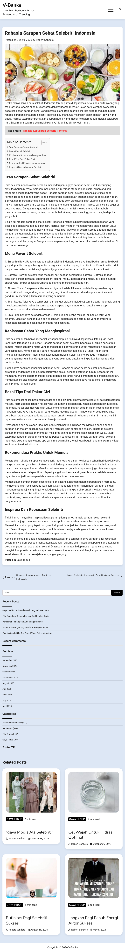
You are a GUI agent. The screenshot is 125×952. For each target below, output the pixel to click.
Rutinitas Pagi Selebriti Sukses (26, 920)
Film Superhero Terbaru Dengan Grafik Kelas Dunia (25, 616)
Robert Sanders (45, 39)
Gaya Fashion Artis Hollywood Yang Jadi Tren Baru (25, 610)
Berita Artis (7, 728)
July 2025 (6, 689)
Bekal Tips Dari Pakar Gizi (22, 159)
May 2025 (6, 700)
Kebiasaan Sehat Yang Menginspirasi (27, 155)
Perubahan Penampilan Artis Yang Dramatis (22, 622)
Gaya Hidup (23, 559)
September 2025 (10, 677)
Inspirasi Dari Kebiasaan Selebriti (25, 167)
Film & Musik (8, 734)
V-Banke (12, 5)
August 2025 (8, 683)
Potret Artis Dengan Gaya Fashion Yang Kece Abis (25, 627)
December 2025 (9, 660)
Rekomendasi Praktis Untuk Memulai (27, 163)
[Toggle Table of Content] (42, 142)
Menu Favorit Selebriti (20, 151)
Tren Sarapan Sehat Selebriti (23, 147)
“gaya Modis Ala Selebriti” (29, 832)
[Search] (120, 9)
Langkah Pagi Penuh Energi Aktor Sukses (93, 920)
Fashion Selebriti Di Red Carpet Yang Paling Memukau (27, 633)
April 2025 (7, 706)
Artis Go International (12, 722)
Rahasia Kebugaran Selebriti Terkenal (45, 130)
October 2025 (8, 671)
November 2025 (9, 666)
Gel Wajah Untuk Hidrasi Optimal (90, 834)
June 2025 (7, 694)
